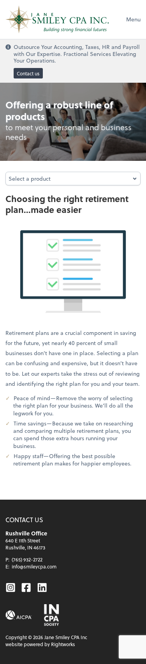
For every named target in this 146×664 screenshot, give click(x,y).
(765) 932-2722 (27, 559)
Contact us (28, 73)
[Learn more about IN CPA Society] (51, 615)
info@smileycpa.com (34, 566)
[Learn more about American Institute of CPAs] (18, 615)
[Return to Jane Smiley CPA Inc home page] (57, 19)
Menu (133, 19)
